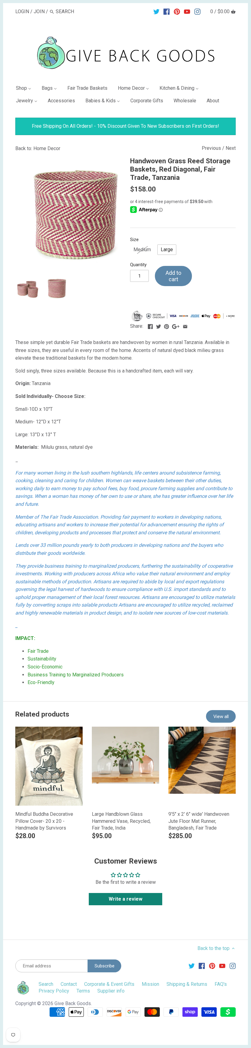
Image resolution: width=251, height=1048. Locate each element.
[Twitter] (156, 11)
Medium (142, 249)
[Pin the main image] (166, 325)
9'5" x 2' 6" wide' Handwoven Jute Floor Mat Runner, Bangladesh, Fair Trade (198, 821)
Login (22, 11)
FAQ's (221, 984)
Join (39, 11)
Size (134, 239)
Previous (211, 148)
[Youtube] (187, 11)
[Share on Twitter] (158, 325)
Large (167, 249)
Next (231, 148)
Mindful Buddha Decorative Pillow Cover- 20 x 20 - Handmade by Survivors (44, 821)
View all (221, 716)
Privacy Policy (54, 991)
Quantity (138, 264)
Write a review (125, 899)
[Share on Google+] (175, 325)
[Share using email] (185, 325)
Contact (69, 984)
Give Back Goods (72, 1003)
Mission (150, 984)
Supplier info (111, 991)
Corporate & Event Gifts (109, 984)
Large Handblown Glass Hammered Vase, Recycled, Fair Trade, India (121, 821)
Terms (83, 991)
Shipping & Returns (187, 984)
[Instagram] (197, 11)
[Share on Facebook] (150, 325)
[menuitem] (26, 89)
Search (46, 984)
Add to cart (173, 276)
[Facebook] (166, 11)
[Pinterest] (177, 11)
